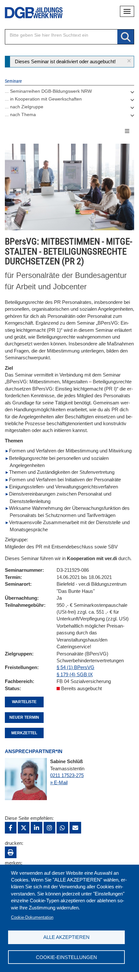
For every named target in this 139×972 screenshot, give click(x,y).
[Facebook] (10, 828)
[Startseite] (29, 13)
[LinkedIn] (36, 828)
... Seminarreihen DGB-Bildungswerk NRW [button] (48, 91)
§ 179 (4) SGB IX (75, 674)
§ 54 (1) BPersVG (75, 667)
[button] (129, 60)
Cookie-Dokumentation (32, 917)
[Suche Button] (125, 37)
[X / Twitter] (23, 828)
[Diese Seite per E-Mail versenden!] (75, 828)
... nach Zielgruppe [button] (24, 106)
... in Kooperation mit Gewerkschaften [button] (43, 99)
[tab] (69, 93)
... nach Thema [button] (20, 114)
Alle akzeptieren (66, 937)
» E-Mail (59, 782)
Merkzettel (24, 733)
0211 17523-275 (67, 775)
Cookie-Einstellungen (66, 957)
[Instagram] (49, 828)
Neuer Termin (24, 717)
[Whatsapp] (62, 828)
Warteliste (24, 702)
